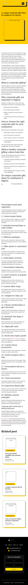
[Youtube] (15, 575)
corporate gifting (10, 450)
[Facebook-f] (10, 575)
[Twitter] (12, 575)
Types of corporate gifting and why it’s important (13, 519)
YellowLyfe (5, 418)
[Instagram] (14, 575)
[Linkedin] (17, 575)
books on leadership (15, 338)
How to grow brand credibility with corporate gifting (13, 455)
